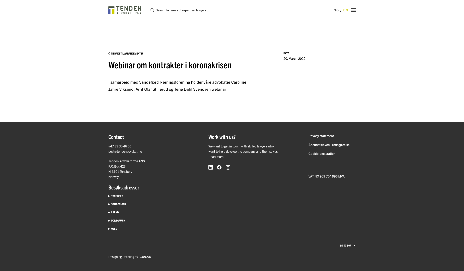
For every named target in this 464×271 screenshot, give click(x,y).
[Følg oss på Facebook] (219, 167)
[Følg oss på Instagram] (228, 167)
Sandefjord (118, 204)
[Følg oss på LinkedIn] (210, 167)
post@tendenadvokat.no (125, 151)
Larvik (115, 212)
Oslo (114, 228)
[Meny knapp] (353, 10)
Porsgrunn (118, 220)
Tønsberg (117, 196)
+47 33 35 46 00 (119, 146)
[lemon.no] (144, 257)
